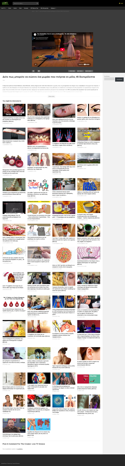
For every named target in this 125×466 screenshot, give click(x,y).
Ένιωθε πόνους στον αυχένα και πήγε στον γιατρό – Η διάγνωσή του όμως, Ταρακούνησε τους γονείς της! (87, 411)
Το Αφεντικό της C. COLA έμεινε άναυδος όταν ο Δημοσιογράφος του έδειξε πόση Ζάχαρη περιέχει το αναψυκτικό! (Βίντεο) (88, 336)
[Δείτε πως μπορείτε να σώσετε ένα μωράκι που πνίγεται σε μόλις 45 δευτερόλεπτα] (14, 110)
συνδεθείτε (20, 449)
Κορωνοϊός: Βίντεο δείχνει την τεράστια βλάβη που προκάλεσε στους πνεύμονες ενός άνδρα (63, 410)
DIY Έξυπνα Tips (34, 8)
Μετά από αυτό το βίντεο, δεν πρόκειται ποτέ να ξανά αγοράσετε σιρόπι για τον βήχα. (38, 261)
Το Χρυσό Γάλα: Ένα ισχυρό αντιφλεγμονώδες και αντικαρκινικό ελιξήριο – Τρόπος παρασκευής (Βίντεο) (88, 216)
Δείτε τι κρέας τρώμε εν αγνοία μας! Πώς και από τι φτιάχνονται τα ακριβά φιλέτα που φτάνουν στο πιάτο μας (14, 239)
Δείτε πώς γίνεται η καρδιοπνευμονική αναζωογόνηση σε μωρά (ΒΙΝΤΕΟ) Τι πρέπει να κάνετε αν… (38, 313)
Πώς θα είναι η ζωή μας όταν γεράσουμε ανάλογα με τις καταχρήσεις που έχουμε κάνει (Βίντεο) (38, 118)
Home (9, 8)
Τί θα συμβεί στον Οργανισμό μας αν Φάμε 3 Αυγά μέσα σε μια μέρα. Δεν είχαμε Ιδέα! (37, 387)
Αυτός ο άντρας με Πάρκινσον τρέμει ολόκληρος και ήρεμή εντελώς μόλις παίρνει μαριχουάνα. (87, 287)
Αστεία (15, 8)
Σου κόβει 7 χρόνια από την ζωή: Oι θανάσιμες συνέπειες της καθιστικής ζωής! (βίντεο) (37, 194)
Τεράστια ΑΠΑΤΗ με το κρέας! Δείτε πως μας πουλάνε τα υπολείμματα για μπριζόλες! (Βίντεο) (14, 119)
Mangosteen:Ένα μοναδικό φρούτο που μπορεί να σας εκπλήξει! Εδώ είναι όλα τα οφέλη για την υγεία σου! (14, 171)
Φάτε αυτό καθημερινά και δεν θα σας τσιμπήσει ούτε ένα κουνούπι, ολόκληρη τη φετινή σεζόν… (63, 121)
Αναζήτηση (107, 76)
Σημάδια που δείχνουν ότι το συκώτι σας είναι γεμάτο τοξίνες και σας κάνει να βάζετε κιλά (38, 433)
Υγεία (20, 8)
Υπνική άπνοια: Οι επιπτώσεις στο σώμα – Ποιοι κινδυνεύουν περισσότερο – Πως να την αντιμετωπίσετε (38, 217)
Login (121, 3)
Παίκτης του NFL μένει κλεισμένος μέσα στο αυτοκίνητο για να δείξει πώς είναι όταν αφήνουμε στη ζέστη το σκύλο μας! (38, 287)
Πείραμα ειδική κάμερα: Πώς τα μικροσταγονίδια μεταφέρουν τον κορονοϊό (12, 217)
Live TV (3, 8)
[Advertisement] (62, 22)
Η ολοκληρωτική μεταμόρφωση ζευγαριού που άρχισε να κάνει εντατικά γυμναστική (63, 388)
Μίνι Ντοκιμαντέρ (44, 8)
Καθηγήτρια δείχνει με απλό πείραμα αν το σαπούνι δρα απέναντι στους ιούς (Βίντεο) (88, 143)
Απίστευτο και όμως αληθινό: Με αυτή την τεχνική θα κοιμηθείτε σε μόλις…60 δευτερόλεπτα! (13, 259)
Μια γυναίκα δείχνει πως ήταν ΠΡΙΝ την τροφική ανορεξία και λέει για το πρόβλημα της (13, 409)
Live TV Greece (38, 444)
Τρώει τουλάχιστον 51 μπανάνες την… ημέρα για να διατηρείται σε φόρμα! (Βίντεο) (13, 340)
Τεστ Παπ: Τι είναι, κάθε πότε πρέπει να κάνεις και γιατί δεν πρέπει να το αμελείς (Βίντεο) (63, 240)
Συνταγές (26, 8)
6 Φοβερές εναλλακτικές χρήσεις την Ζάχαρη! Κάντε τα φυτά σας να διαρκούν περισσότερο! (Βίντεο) (38, 409)
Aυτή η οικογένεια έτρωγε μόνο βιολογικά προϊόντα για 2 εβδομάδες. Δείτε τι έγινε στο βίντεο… (62, 193)
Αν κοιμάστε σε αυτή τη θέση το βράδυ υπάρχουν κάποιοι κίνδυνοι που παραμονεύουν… (63, 335)
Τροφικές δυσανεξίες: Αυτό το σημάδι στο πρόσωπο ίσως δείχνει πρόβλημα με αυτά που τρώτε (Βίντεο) (63, 289)
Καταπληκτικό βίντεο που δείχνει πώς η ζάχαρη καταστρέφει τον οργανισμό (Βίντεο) (88, 262)
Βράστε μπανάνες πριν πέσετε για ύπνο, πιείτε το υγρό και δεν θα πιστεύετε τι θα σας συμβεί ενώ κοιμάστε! (88, 240)
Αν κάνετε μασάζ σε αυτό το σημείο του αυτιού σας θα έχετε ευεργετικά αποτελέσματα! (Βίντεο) (88, 363)
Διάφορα (53, 8)
